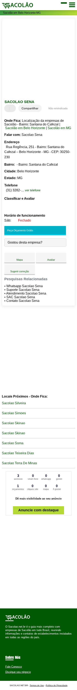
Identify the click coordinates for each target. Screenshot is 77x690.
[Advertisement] (38, 59)
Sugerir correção (19, 271)
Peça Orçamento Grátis (20, 230)
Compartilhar (30, 108)
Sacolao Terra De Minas (19, 463)
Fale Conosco (13, 666)
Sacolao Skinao (13, 423)
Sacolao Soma (12, 443)
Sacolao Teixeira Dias (18, 453)
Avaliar (51, 259)
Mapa (19, 259)
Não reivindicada (58, 108)
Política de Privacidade (57, 685)
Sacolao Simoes (14, 413)
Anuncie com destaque (38, 510)
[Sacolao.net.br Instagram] (10, 640)
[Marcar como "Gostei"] (8, 108)
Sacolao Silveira (14, 403)
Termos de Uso (37, 685)
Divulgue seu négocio (18, 671)
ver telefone (32, 190)
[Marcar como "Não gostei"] (13, 108)
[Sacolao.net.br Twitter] (8, 640)
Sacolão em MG (59, 128)
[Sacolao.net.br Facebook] (6, 640)
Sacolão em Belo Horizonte (25, 128)
